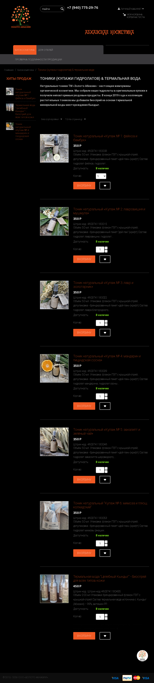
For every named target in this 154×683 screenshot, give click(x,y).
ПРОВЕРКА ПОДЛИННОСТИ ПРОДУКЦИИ (38, 59)
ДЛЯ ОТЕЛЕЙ (45, 50)
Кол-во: (77, 175)
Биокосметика (25, 50)
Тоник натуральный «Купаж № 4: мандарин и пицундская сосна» (23, 131)
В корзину (84, 185)
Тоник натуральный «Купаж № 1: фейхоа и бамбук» (25, 94)
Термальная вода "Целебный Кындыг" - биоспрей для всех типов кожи (25, 111)
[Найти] (62, 9)
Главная (9, 70)
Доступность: (80, 168)
